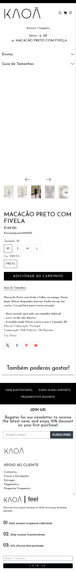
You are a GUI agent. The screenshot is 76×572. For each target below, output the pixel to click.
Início (33, 35)
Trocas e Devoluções (16, 476)
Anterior (31, 28)
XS (8, 248)
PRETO (10, 264)
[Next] (49, 179)
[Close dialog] (73, 494)
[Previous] (27, 179)
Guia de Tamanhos (15, 287)
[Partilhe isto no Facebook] (17, 345)
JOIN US (38, 565)
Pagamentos (11, 484)
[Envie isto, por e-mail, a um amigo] (36, 345)
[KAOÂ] (29, 13)
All (45, 35)
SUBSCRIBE (61, 434)
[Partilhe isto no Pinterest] (26, 345)
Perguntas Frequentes (17, 488)
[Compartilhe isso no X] (7, 345)
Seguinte (44, 28)
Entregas (9, 480)
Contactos (10, 472)
